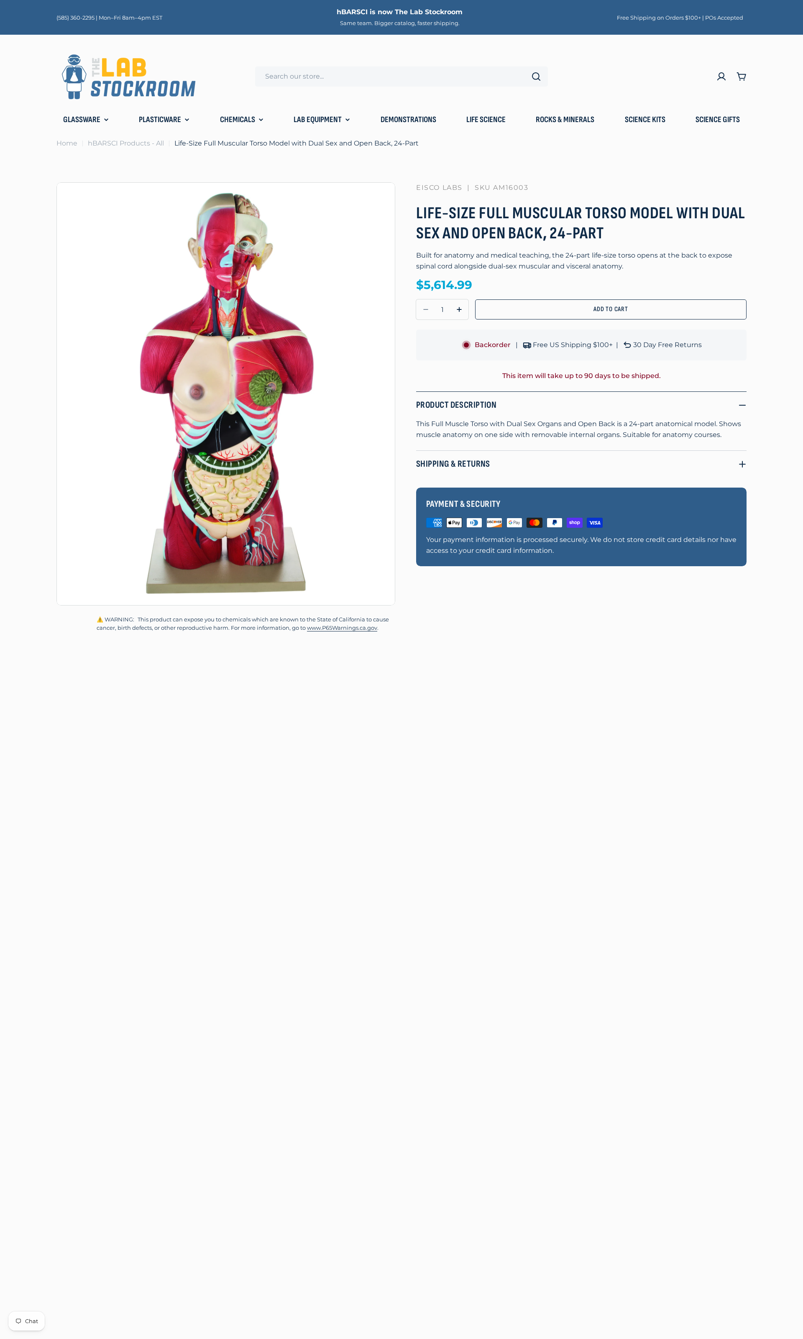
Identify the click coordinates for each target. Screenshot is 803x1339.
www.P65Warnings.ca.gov (342, 628)
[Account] (721, 77)
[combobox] (401, 76)
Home (66, 143)
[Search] (536, 77)
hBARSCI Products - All (126, 143)
